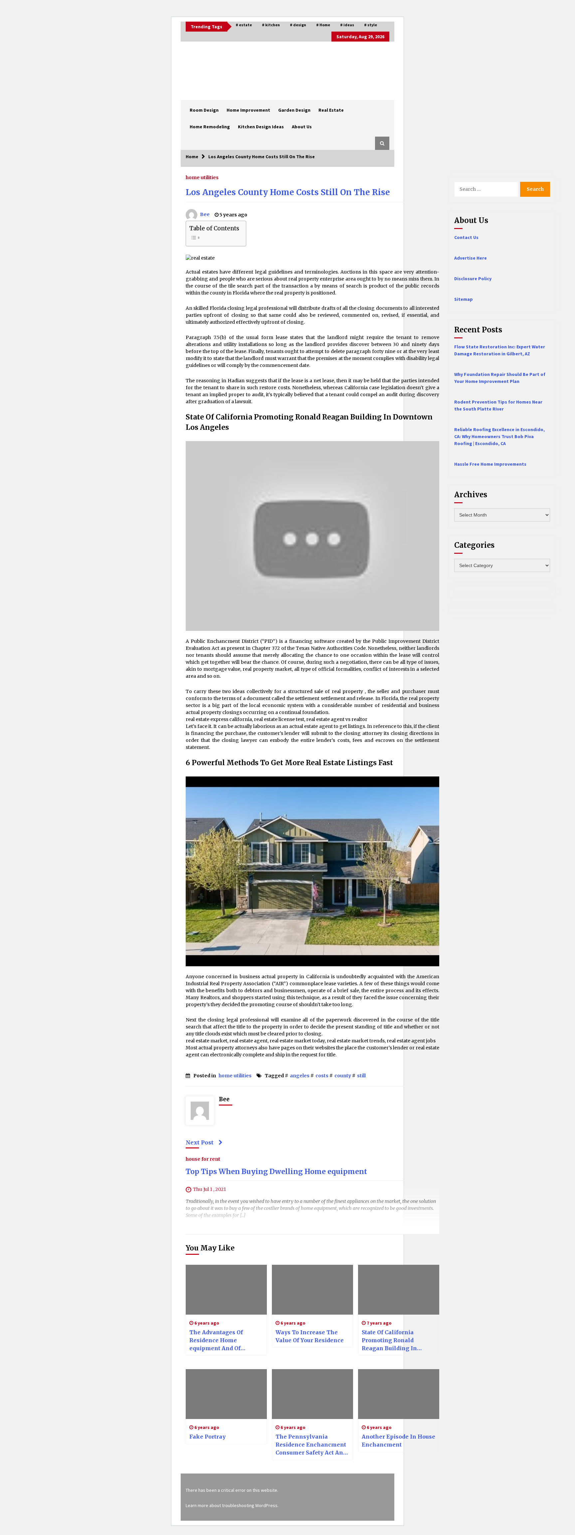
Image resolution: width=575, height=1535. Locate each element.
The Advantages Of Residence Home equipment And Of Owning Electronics (217, 1340)
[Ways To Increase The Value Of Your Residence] (312, 1290)
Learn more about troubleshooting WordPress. (232, 1505)
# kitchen (271, 24)
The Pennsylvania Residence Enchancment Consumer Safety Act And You (311, 1445)
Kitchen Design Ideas (261, 127)
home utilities (202, 177)
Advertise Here (470, 258)
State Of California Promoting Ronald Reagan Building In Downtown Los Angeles (395, 1340)
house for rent (203, 1159)
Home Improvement (248, 110)
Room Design (204, 110)
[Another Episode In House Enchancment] (398, 1394)
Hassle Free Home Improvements (490, 464)
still (361, 1076)
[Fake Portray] (226, 1394)
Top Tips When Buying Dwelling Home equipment (276, 1171)
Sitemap (463, 299)
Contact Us (466, 237)
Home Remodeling (210, 127)
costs (321, 1076)
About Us (302, 127)
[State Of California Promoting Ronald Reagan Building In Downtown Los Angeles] (398, 1290)
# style (370, 24)
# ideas (347, 24)
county (342, 1076)
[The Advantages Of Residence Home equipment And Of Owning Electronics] (226, 1290)
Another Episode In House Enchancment (398, 1440)
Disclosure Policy (472, 279)
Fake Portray (207, 1436)
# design (298, 24)
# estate (244, 24)
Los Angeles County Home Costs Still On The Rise (288, 192)
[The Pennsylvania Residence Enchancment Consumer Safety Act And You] (312, 1394)
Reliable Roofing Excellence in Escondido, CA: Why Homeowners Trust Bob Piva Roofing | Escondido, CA (499, 436)
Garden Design (294, 110)
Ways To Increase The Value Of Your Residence (310, 1336)
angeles (299, 1076)
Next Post (200, 1142)
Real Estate (331, 110)
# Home (323, 24)
